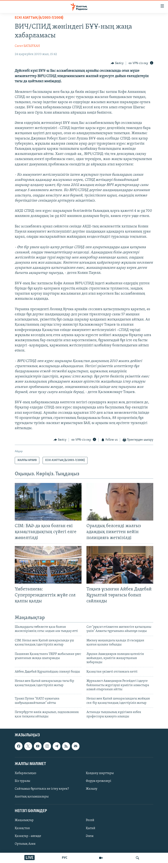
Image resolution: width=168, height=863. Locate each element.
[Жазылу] (75, 746)
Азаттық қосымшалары (32, 796)
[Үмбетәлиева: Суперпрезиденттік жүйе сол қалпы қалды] (48, 565)
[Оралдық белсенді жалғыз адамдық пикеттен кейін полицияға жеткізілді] (119, 502)
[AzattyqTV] (101, 858)
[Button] (117, 63)
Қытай (90, 828)
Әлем (89, 836)
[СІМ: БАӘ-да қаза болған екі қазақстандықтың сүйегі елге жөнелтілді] (48, 502)
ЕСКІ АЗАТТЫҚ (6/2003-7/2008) (39, 18)
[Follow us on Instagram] (47, 746)
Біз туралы (22, 781)
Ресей (90, 820)
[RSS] (66, 746)
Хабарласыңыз (25, 773)
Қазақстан (22, 828)
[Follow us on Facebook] (19, 746)
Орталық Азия (25, 844)
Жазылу (91, 788)
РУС (64, 858)
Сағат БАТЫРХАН (27, 46)
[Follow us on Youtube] (38, 746)
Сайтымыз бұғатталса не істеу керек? (42, 788)
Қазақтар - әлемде (28, 836)
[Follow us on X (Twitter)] (28, 746)
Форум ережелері (98, 781)
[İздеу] (137, 858)
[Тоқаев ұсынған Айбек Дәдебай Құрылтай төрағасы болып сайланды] (119, 565)
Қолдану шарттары (100, 773)
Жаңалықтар (24, 820)
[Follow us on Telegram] (56, 746)
